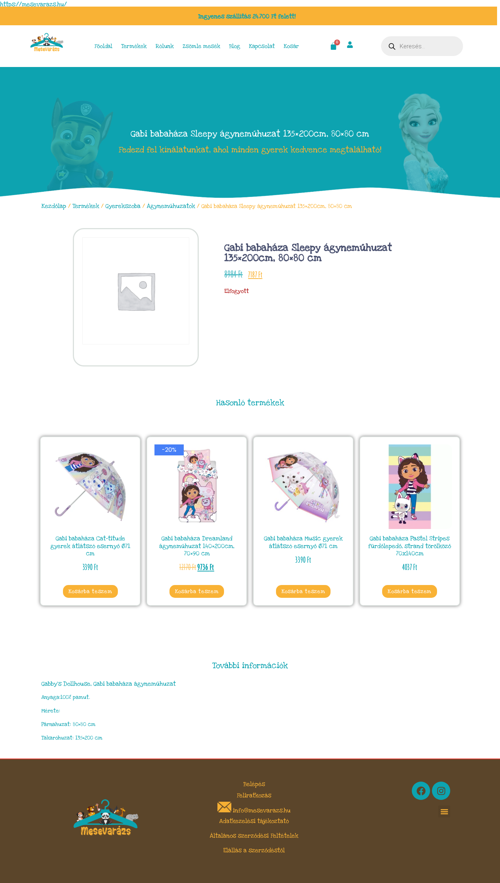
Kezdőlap (53, 206)
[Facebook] (421, 791)
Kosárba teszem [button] (90, 591)
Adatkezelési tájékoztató (254, 821)
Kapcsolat (262, 46)
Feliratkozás (254, 795)
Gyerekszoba (123, 206)
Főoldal (103, 46)
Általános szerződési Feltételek (254, 836)
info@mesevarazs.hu (262, 810)
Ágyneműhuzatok (171, 206)
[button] (444, 811)
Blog (234, 46)
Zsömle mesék (201, 46)
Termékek (134, 46)
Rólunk (165, 46)
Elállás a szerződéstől (254, 850)
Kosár (291, 46)
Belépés (254, 784)
